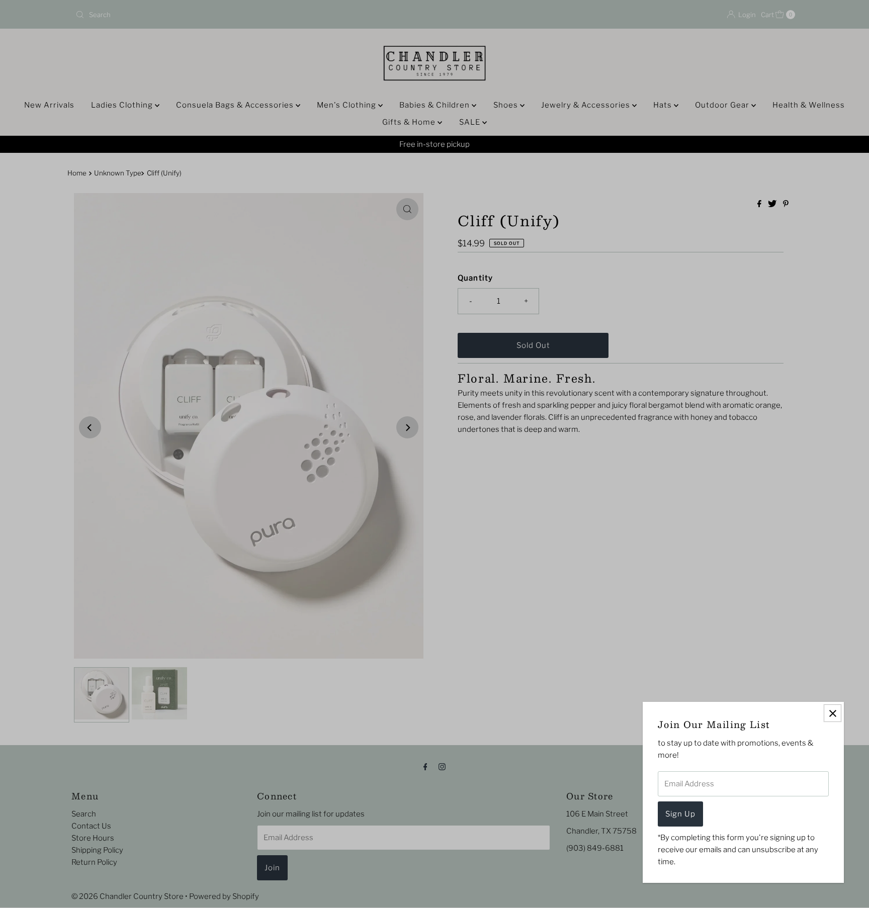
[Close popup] (832, 713)
